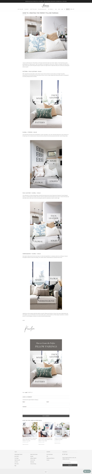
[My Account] (62, 9)
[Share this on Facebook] (28, 392)
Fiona (43, 75)
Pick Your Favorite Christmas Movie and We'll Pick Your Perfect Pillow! (30, 439)
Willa (45, 135)
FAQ (47, 456)
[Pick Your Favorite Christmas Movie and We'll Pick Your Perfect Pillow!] (30, 430)
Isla (58, 256)
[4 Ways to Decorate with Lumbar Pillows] (62, 430)
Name (24, 401)
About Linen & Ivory (33, 454)
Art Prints (16, 461)
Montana (57, 75)
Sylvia (36, 73)
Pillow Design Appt (42, 9)
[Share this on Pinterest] (30, 392)
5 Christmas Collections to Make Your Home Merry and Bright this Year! (45, 439)
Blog (15, 465)
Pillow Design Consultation (59, 314)
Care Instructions (50, 454)
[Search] (64, 9)
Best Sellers (17, 456)
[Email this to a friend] (31, 392)
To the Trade (32, 460)
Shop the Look (33, 9)
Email (48, 401)
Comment (25, 406)
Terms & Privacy (33, 463)
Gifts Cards (17, 463)
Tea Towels (17, 458)
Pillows (27, 9)
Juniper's (37, 195)
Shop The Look (17, 460)
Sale (56, 9)
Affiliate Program (33, 458)
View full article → (26, 444)
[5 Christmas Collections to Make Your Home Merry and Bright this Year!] (46, 430)
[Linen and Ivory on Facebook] (63, 454)
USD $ (46, 472)
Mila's (58, 135)
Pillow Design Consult (18, 454)
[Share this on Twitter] (26, 392)
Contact (48, 460)
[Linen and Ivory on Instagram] (67, 454)
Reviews (31, 456)
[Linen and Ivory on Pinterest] (65, 454)
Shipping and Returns (50, 458)
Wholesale (32, 461)
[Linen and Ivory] (46, 5)
